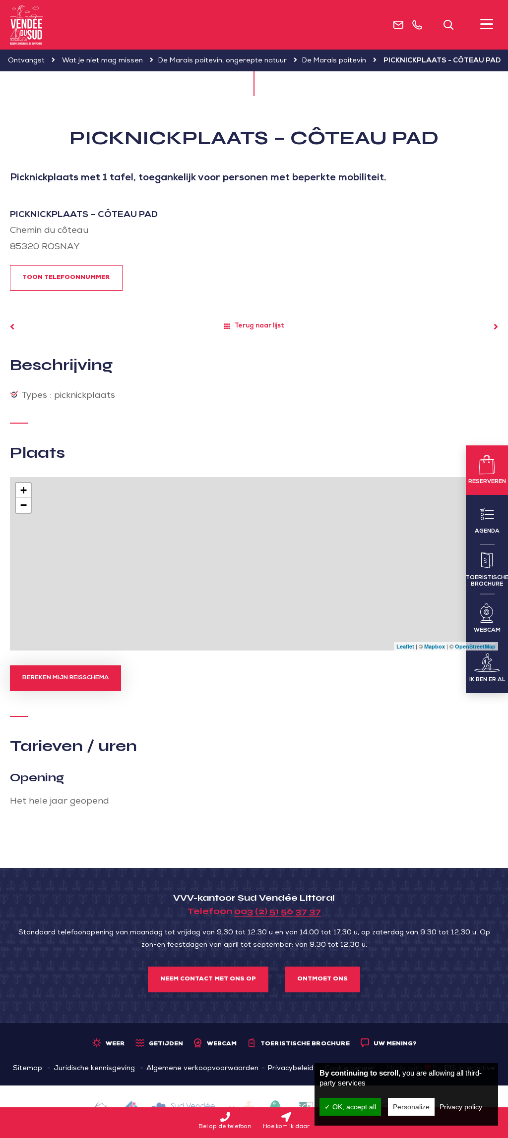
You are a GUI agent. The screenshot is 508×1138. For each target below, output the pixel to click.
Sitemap (27, 1068)
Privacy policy (461, 1107)
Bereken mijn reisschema (65, 678)
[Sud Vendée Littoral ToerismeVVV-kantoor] (26, 24)
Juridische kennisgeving (94, 1068)
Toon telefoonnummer (66, 278)
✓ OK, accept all (350, 1107)
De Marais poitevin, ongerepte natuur (222, 60)
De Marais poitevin (334, 60)
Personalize (411, 1107)
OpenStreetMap (475, 646)
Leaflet (405, 646)
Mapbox (434, 646)
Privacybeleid (291, 1068)
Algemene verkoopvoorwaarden (202, 1068)
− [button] (23, 505)
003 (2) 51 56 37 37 (277, 911)
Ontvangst (26, 60)
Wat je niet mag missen (102, 60)
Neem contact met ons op (208, 979)
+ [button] (23, 490)
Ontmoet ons (322, 979)
